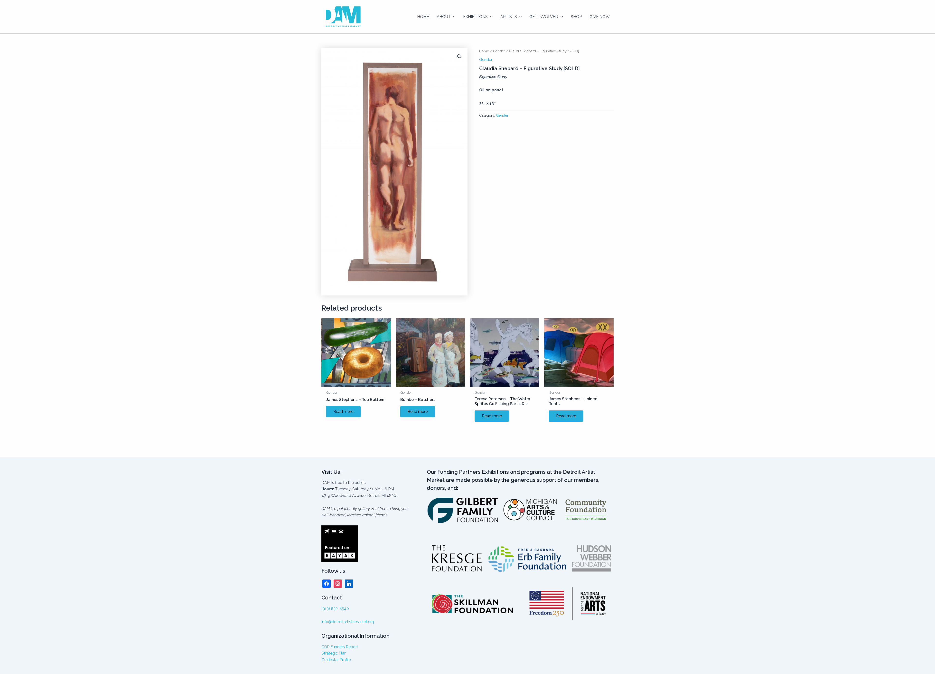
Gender (499, 51)
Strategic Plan (333, 653)
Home (484, 51)
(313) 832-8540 (335, 608)
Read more (343, 411)
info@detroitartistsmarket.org (347, 621)
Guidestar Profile (336, 659)
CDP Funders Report (339, 647)
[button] (453, 17)
